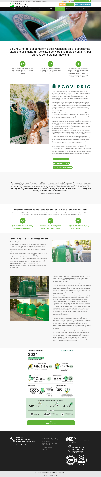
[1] (34, 255)
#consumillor (70, 4)
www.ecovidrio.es (51, 423)
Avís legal (44, 449)
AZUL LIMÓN (54, 475)
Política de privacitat (47, 447)
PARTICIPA (62, 4)
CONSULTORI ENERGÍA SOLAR (82, 4)
